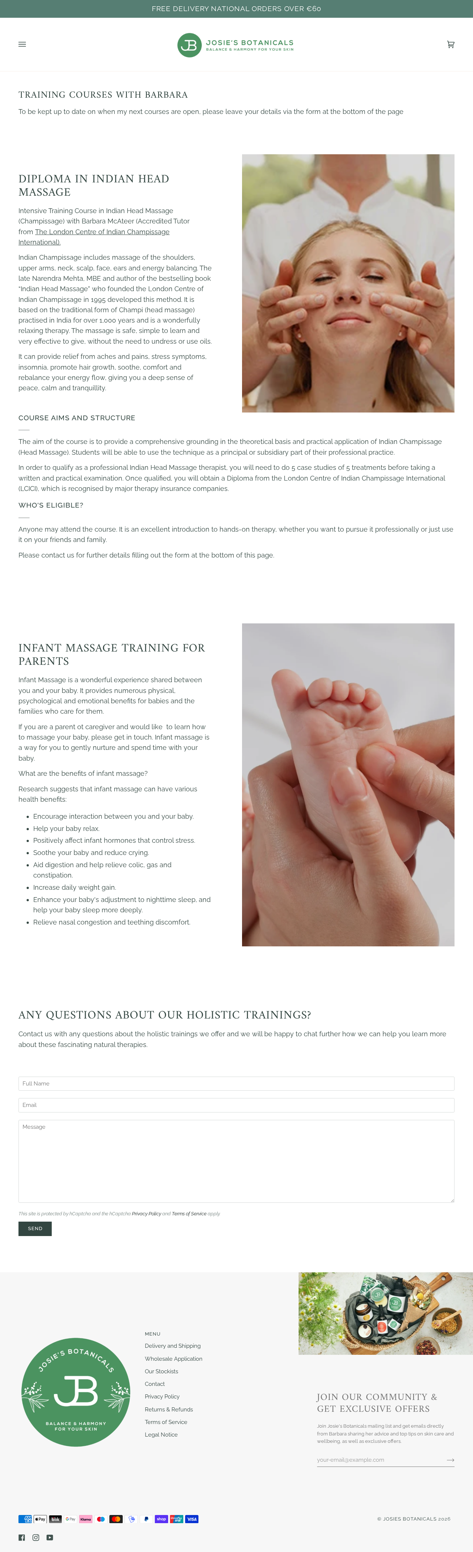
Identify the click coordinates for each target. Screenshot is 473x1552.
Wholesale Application (174, 1359)
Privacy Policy (146, 1213)
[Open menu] (29, 44)
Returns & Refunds (169, 1409)
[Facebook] (21, 1537)
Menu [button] (153, 1334)
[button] (77, 1332)
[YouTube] (50, 1537)
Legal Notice (161, 1434)
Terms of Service (189, 1213)
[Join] (445, 1459)
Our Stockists (161, 1371)
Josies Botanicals (410, 1519)
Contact (155, 1384)
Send (35, 1228)
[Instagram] (36, 1537)
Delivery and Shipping (173, 1346)
